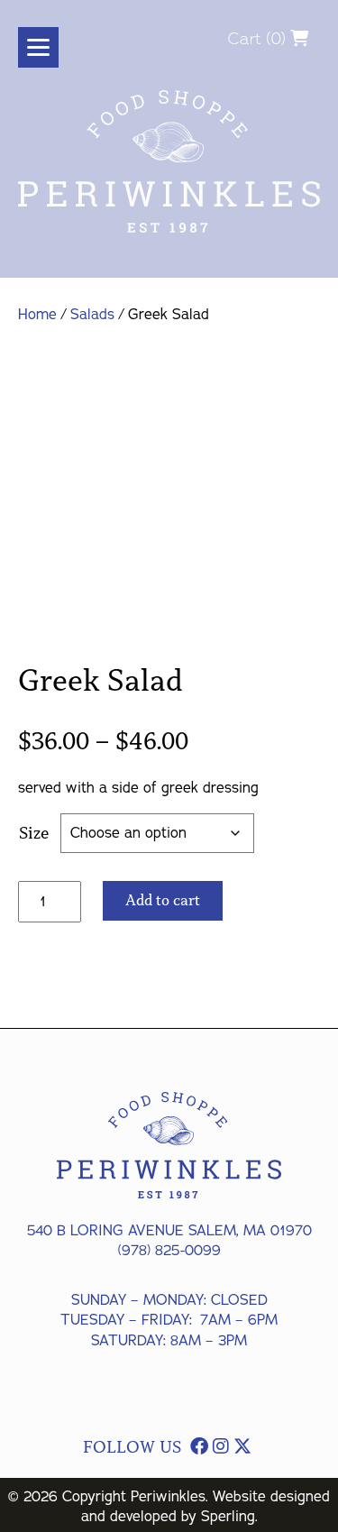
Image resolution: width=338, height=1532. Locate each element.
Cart (244, 38)
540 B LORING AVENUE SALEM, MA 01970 (169, 1231)
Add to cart (162, 900)
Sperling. (229, 1517)
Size (34, 833)
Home (37, 315)
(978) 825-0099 (169, 1251)
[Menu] (38, 47)
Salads (92, 315)
